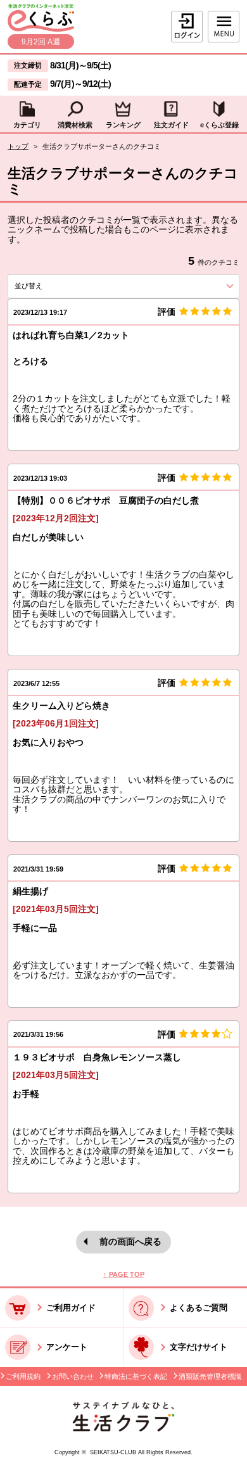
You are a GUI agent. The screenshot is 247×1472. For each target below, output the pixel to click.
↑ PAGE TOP (123, 1274)
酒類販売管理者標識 (210, 1376)
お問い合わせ (73, 1376)
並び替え (49, 285)
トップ (18, 146)
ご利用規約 (23, 1376)
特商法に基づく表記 (135, 1376)
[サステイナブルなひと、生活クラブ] (123, 1428)
